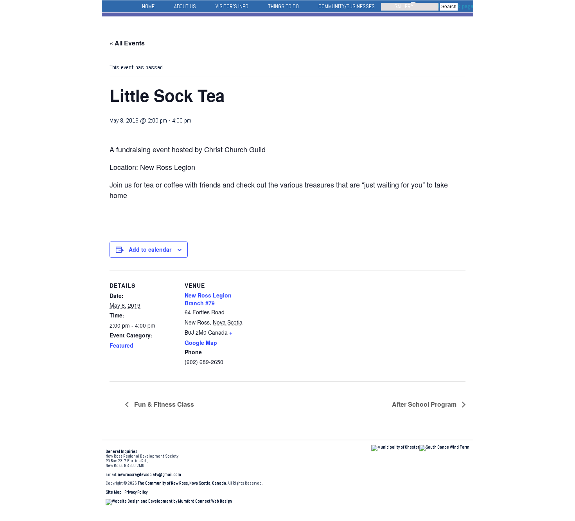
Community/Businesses (346, 6)
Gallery (403, 6)
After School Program (425, 404)
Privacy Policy (135, 492)
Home (148, 6)
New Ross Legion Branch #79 (208, 299)
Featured (121, 345)
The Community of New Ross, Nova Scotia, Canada (182, 483)
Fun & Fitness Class (163, 404)
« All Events (127, 42)
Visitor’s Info (232, 6)
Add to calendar (150, 249)
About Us (185, 6)
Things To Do (283, 6)
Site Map (114, 492)
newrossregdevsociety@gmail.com (149, 474)
